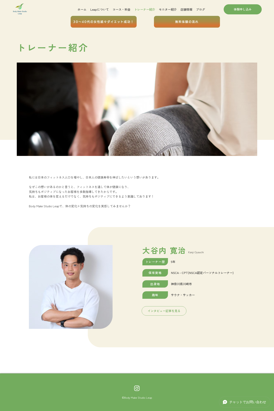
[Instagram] (137, 388)
